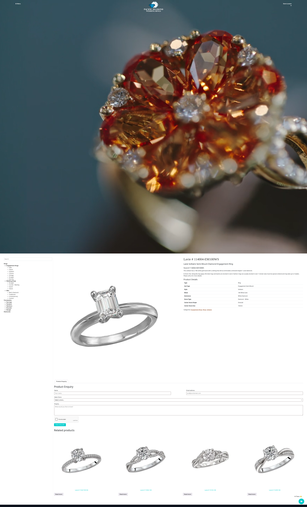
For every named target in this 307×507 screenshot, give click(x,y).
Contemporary (13, 296)
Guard (11, 287)
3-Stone (11, 273)
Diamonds (7, 312)
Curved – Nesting (14, 285)
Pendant (9, 304)
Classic (11, 269)
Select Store (57, 397)
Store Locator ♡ (287, 4)
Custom (11, 298)
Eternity (11, 279)
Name (56, 390)
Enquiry (56, 404)
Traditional (12, 294)
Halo (10, 267)
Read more (58, 494)
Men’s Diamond (13, 292)
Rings (5, 264)
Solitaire (11, 271)
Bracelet (9, 308)
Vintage (11, 275)
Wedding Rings (11, 281)
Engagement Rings (12, 265)
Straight (11, 277)
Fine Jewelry (8, 300)
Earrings (9, 302)
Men (7, 290)
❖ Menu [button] (18, 4)
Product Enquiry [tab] (61, 381)
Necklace (9, 306)
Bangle (8, 310)
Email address (190, 390)
